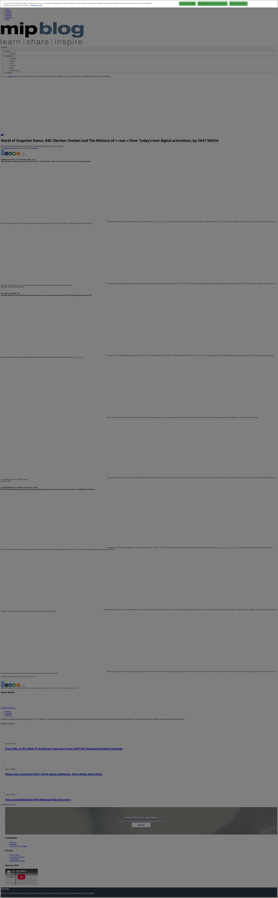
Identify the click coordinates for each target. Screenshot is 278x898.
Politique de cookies (36, 5)
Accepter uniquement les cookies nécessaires (212, 3)
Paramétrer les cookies (187, 3)
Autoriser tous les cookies (238, 3)
